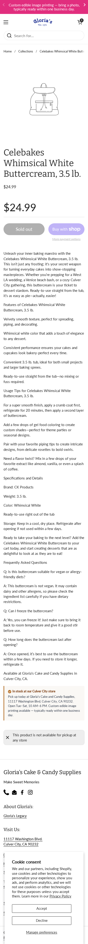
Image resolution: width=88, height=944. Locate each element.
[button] (79, 22)
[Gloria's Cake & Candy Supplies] (43, 22)
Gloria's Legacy (15, 816)
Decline (42, 920)
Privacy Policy (60, 896)
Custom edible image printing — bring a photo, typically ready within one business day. (44, 7)
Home (8, 51)
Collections (25, 51)
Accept (41, 908)
